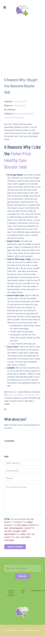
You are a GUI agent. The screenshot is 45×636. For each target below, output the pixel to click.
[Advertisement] (22, 44)
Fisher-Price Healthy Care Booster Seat (17, 160)
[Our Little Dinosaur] (22, 10)
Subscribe (22, 576)
